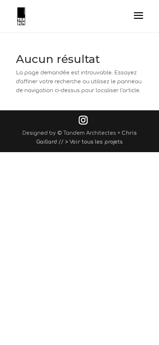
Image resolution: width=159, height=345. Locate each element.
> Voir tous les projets (94, 142)
